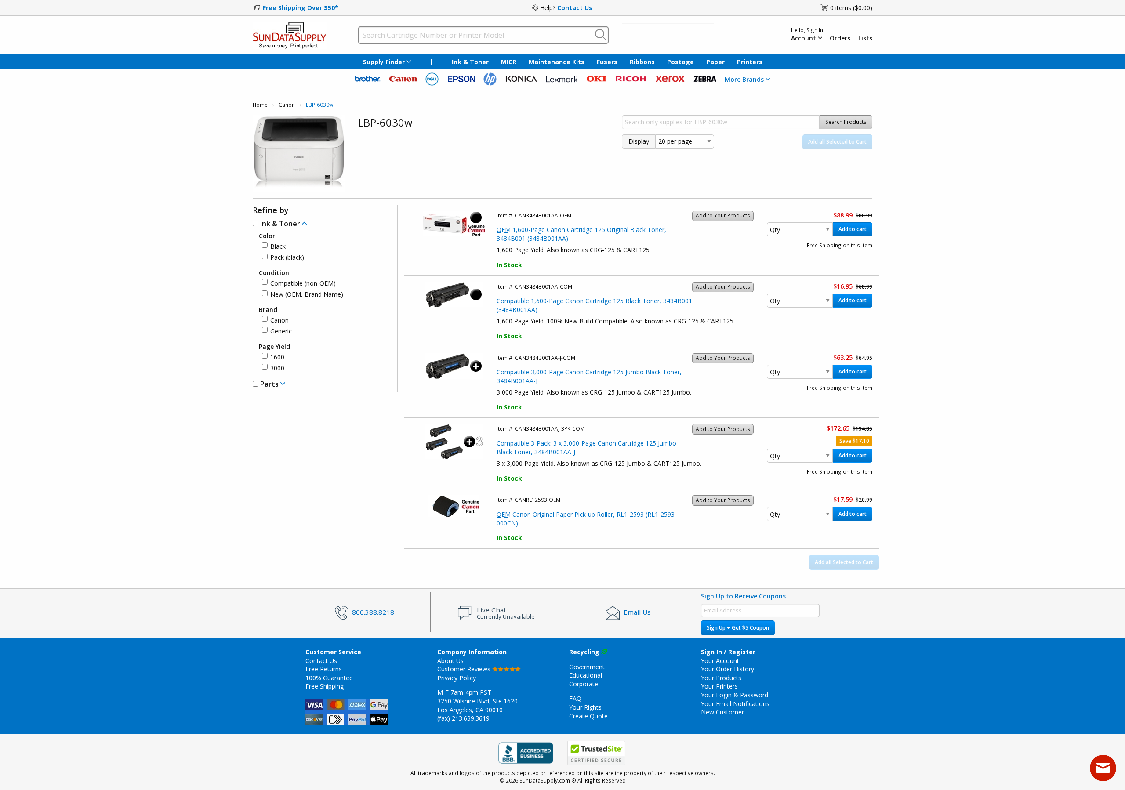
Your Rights (585, 707)
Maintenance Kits (556, 62)
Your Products (721, 678)
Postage (680, 62)
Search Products (846, 122)
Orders (840, 38)
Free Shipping (324, 686)
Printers (749, 62)
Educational (585, 675)
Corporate (583, 684)
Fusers (607, 62)
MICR (508, 62)
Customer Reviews (464, 669)
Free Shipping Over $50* (300, 8)
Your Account (720, 660)
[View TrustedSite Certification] (596, 753)
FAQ (575, 698)
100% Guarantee (329, 678)
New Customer (722, 712)
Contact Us (574, 8)
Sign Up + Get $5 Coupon (738, 627)
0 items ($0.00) (851, 8)
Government (587, 667)
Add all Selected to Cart (837, 141)
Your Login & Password (734, 695)
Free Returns (323, 669)
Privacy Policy (456, 678)
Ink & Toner (470, 62)
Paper (715, 62)
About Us (450, 660)
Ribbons (642, 62)
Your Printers (719, 686)
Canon (287, 105)
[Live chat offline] (1103, 768)
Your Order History (727, 669)
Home (260, 105)
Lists (865, 38)
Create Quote (588, 716)
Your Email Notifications (735, 703)
